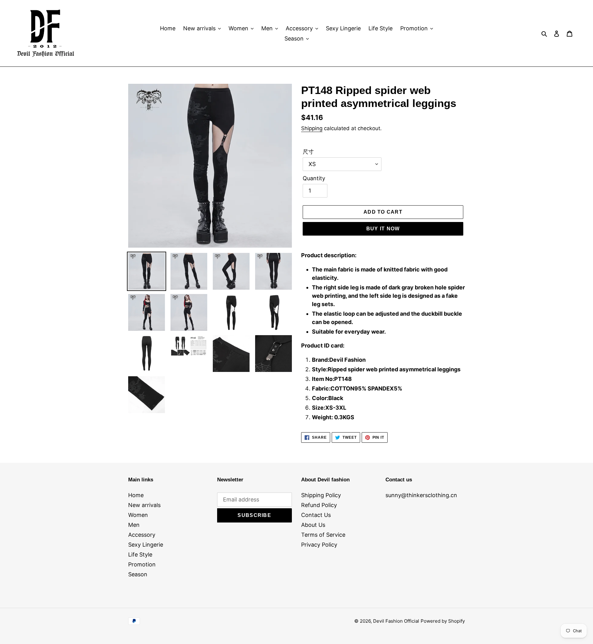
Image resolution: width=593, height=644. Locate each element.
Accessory (141, 534)
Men (134, 525)
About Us (313, 525)
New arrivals (144, 505)
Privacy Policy (319, 544)
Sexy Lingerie (145, 544)
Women (138, 515)
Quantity (314, 178)
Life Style (140, 554)
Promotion (142, 564)
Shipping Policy (321, 495)
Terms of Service (323, 534)
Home (136, 495)
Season (137, 574)
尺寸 (308, 151)
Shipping (311, 128)
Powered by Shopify (443, 621)
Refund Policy (319, 505)
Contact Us (316, 515)
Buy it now (383, 228)
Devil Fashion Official (396, 621)
